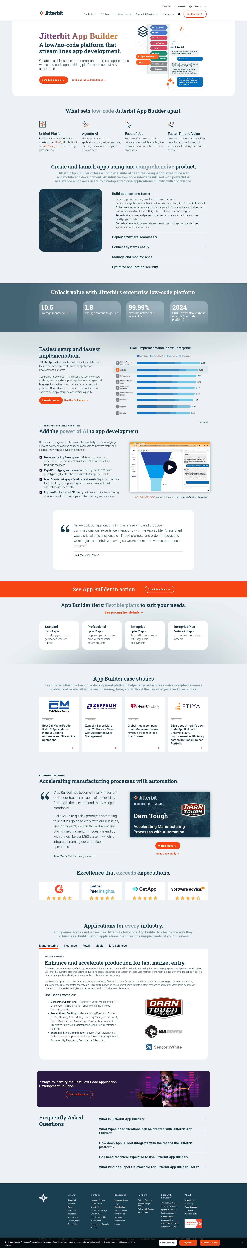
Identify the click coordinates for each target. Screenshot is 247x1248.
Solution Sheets (120, 1210)
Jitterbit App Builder (98, 1217)
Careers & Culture (191, 1214)
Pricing (93, 1228)
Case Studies (119, 1207)
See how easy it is (145, 496)
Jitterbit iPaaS (96, 1204)
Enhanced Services (168, 1206)
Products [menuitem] (88, 14)
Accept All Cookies (209, 1243)
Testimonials (119, 1221)
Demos (117, 1224)
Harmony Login (200, 6)
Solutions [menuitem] (105, 14)
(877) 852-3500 (169, 6)
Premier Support (167, 1217)
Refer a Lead (143, 1212)
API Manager (50, 146)
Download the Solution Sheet (87, 80)
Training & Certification (170, 1223)
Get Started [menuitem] (193, 14)
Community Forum (168, 1227)
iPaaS (58, 142)
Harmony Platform (98, 1200)
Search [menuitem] (179, 14)
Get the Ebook (77, 1094)
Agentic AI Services (169, 1210)
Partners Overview (145, 1200)
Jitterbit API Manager (99, 1210)
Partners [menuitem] (167, 14)
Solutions (71, 1204)
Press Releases (191, 1207)
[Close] (242, 1243)
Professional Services (169, 1203)
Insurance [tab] (70, 945)
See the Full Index (74, 400)
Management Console (100, 1224)
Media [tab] (99, 945)
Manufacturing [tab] (48, 945)
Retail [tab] (86, 945)
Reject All (188, 1243)
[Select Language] (190, 6)
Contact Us (182, 6)
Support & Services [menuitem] (145, 14)
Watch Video (165, 845)
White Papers (119, 1214)
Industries (72, 1214)
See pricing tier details (122, 612)
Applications (72, 1210)
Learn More (49, 400)
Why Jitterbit (189, 1200)
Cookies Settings (167, 1243)
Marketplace (96, 1221)
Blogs (116, 1204)
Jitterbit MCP (96, 1214)
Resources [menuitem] (123, 14)
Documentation (167, 1220)
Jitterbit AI (72, 1200)
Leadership (189, 1204)
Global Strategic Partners (144, 1205)
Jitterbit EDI (95, 1207)
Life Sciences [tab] (118, 945)
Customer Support (168, 1213)
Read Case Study (166, 853)
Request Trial (73, 1217)
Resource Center (121, 1200)
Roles (70, 1207)
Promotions (189, 1210)
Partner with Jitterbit (146, 1209)
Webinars (118, 1217)
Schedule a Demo (51, 80)
